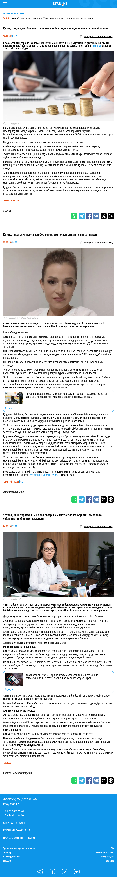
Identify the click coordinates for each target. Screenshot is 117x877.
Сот (22, 481)
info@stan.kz (11, 804)
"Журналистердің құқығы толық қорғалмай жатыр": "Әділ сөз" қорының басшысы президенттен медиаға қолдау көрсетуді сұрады (66, 395)
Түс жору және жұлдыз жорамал (19, 848)
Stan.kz (97, 45)
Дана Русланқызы (13, 491)
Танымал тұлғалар (105, 852)
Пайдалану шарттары (19, 837)
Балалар (110, 861)
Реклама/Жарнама (16, 830)
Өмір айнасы (11, 200)
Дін (112, 848)
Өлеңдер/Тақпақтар (12, 856)
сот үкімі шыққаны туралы (45, 474)
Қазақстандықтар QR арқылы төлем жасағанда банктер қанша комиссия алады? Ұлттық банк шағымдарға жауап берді (61, 676)
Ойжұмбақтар (107, 856)
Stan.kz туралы (14, 823)
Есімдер (7, 861)
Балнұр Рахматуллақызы (17, 773)
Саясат (8, 763)
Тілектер (7, 852)
